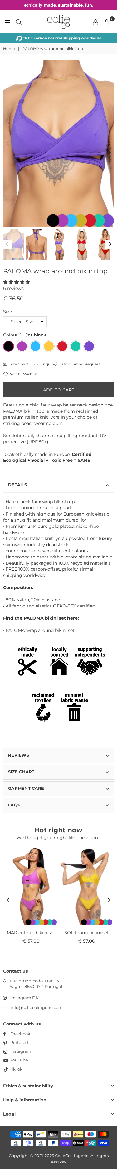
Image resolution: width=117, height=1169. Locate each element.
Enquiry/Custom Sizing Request (70, 364)
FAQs (14, 804)
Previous (7, 144)
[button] (16, 282)
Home (9, 48)
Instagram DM (24, 997)
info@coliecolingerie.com (37, 1007)
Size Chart (18, 364)
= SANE (82, 460)
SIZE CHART (21, 771)
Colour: (24, 335)
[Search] (18, 22)
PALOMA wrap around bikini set (40, 630)
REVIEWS (18, 755)
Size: (8, 312)
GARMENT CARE (26, 788)
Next (109, 144)
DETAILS (17, 484)
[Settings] (95, 22)
